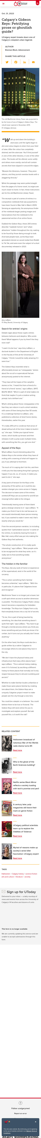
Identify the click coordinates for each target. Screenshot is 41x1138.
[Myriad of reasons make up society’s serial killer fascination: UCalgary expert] (7, 851)
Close (35, 1123)
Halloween (6, 873)
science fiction (31, 873)
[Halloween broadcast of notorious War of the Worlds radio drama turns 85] (7, 743)
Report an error (20, 1113)
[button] (8, 61)
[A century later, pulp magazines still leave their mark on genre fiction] (7, 808)
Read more (17, 750)
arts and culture (8, 876)
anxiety (27, 876)
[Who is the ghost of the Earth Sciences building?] (7, 766)
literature (19, 876)
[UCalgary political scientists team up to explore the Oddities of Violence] (7, 829)
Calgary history (18, 873)
